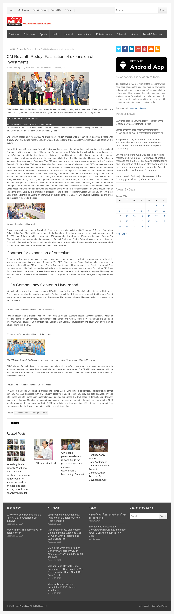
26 (120, 226)
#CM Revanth (21, 413)
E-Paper (68, 10)
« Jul (118, 234)
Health (55, 34)
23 (149, 221)
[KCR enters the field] (46, 449)
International (84, 34)
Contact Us (56, 10)
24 (156, 221)
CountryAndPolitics (21, 606)
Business (14, 34)
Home (11, 10)
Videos (134, 34)
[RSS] (157, 49)
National (68, 34)
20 (127, 221)
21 (134, 221)
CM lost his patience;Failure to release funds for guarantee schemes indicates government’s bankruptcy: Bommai (72, 463)
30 (149, 226)
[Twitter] (118, 49)
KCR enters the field (45, 463)
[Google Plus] (138, 49)
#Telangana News (38, 413)
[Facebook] (125, 49)
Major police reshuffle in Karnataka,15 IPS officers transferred (62, 587)
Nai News (56, 68)
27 (127, 226)
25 (164, 221)
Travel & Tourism (152, 34)
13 (127, 216)
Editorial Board (39, 10)
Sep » (124, 234)
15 (141, 216)
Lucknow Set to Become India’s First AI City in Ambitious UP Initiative (24, 517)
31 (156, 226)
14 (134, 216)
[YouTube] (144, 49)
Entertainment (104, 34)
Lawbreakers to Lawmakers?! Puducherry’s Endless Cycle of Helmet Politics (64, 517)
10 (156, 211)
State (64, 68)
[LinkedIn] (131, 49)
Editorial (121, 34)
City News (29, 34)
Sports (43, 34)
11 (164, 211)
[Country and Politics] (29, 21)
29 (141, 226)
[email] (151, 49)
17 (156, 216)
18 (164, 216)
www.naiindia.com (138, 108)
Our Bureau (23, 10)
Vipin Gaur (34, 68)
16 (149, 216)
